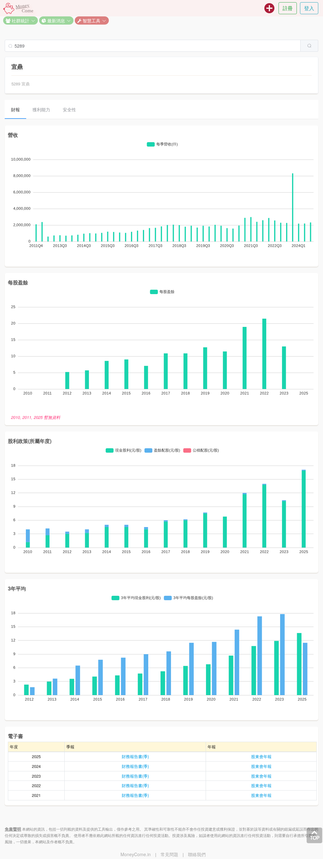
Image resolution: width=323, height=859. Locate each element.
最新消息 (55, 20)
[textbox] (153, 46)
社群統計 (19, 20)
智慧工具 (90, 20)
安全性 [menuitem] (69, 109)
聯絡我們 (197, 854)
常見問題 (169, 854)
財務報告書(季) (135, 756)
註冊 (288, 8)
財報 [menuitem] (15, 109)
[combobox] (161, 46)
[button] (20, 20)
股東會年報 (261, 756)
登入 (309, 8)
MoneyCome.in (135, 854)
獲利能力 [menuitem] (41, 109)
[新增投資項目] (269, 8)
